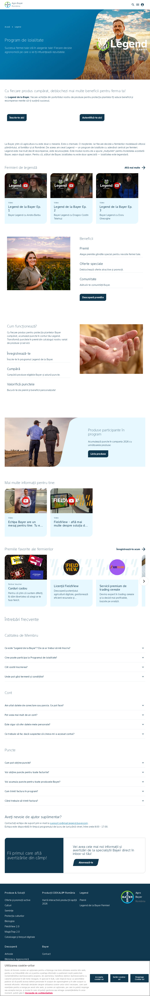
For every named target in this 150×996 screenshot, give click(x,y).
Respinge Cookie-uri (139, 978)
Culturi (8, 905)
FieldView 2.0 (12, 926)
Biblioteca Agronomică (17, 959)
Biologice (10, 921)
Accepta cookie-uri (99, 978)
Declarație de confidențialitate (39, 993)
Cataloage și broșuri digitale (20, 936)
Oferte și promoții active (17, 900)
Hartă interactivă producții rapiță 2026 (59, 902)
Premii (83, 900)
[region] (75, 978)
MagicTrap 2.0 (12, 931)
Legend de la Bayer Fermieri (95, 905)
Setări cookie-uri (119, 978)
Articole (9, 953)
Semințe (9, 910)
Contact (46, 953)
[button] (75, 648)
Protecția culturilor (14, 915)
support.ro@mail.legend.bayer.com (69, 823)
